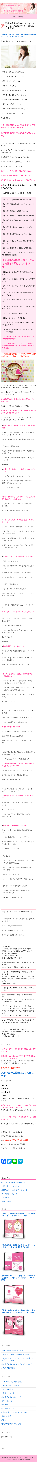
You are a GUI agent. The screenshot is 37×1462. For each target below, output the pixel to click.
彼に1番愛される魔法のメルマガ (13, 1182)
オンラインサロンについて (11, 1397)
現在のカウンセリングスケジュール (14, 1190)
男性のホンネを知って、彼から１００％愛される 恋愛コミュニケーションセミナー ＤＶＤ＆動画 (18, 1278)
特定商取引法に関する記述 (11, 1424)
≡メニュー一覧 (18, 17)
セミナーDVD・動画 (8, 1408)
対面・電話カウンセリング (11, 1186)
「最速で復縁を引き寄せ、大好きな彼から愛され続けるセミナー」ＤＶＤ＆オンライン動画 (18, 1311)
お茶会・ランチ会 (7, 1393)
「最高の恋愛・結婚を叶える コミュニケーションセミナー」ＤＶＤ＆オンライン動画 (18, 1246)
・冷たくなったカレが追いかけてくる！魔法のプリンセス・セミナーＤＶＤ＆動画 (18, 1215)
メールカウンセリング (9, 1194)
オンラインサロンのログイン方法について (16, 1364)
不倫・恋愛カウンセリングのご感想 (14, 1412)
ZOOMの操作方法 (8, 1368)
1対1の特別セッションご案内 (12, 1351)
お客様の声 (5, 1198)
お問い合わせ (6, 1201)
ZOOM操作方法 (7, 1389)
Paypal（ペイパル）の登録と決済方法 (15, 1354)
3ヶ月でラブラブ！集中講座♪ (12, 1382)
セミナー (4, 1405)
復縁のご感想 (6, 1416)
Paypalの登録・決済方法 (10, 1385)
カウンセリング (7, 1401)
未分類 (3, 1420)
